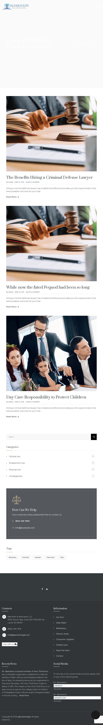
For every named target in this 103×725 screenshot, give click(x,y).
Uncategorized (15, 476)
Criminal (25, 557)
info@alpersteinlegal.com (19, 635)
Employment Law (17, 463)
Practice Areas (62, 634)
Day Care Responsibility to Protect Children (46, 397)
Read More (11, 197)
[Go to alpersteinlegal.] (70, 42)
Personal (50, 557)
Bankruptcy (61, 628)
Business (12, 557)
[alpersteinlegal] (15, 6)
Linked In (58, 686)
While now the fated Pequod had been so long (48, 287)
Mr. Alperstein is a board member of (18, 671)
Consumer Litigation (65, 639)
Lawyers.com (60, 698)
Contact (59, 656)
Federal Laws (62, 645)
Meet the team (63, 650)
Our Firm (60, 617)
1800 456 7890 (22, 521)
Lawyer (38, 557)
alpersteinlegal (24, 717)
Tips (62, 557)
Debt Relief (61, 623)
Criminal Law (14, 456)
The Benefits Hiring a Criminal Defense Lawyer (49, 177)
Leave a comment (33, 182)
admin (10, 182)
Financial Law (15, 470)
